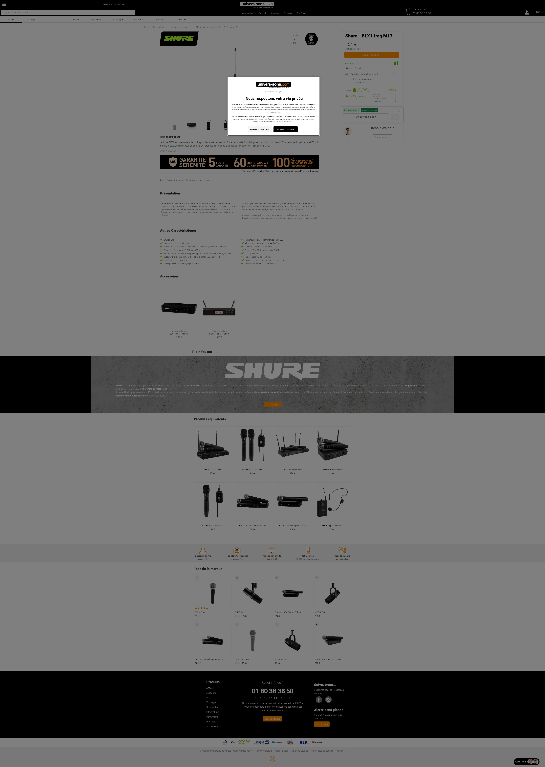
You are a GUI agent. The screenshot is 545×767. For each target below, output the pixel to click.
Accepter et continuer (285, 129)
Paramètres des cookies (259, 129)
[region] (273, 106)
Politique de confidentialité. (284, 121)
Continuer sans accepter (273, 92)
